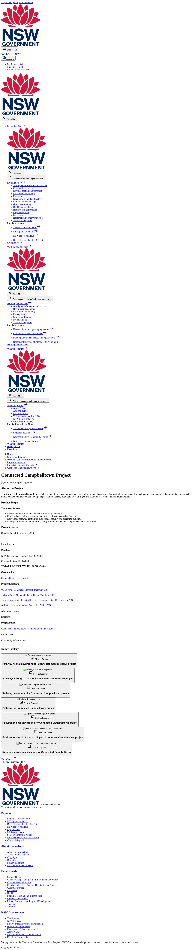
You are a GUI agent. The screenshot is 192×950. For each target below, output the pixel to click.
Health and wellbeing (23, 207)
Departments (9, 871)
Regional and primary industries (28, 218)
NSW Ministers (14, 921)
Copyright (12, 857)
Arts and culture (20, 411)
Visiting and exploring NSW (26, 416)
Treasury (11, 906)
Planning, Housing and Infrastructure (24, 896)
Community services (23, 188)
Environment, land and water (27, 199)
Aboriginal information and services (30, 185)
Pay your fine (13, 829)
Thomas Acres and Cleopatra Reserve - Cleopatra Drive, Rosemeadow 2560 (37, 600)
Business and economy (24, 309)
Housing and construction (25, 209)
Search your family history (19, 835)
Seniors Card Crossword (18, 818)
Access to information (17, 852)
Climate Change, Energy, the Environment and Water (32, 879)
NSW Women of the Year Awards (23, 837)
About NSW (19, 408)
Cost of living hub (15, 840)
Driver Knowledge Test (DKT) (22, 824)
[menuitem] (15, 64)
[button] (39, 660)
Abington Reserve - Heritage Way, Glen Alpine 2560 (26, 605)
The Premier (13, 918)
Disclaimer (12, 860)
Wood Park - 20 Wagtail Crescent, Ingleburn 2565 (25, 590)
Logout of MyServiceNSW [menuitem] (20, 69)
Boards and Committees (18, 926)
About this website (12, 846)
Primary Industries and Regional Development (29, 901)
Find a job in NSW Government (22, 929)
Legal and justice (21, 212)
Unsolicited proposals (17, 937)
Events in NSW (20, 413)
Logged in (10, 59)
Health (10, 893)
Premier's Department (17, 898)
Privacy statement (15, 862)
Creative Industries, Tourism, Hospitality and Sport (31, 885)
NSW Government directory (20, 865)
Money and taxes (21, 319)
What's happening (17, 405)
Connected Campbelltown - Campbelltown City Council (28, 628)
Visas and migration (22, 220)
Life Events (18, 215)
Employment (19, 314)
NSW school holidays (23, 421)
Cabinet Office (14, 877)
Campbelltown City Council (14, 578)
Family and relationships (24, 201)
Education (12, 890)
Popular (6, 813)
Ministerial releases (16, 832)
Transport (11, 904)
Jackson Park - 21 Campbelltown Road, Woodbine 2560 (28, 595)
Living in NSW (16, 182)
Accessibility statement (18, 854)
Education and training (24, 193)
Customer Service (15, 887)
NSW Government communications (24, 934)
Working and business (19, 303)
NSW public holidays (23, 419)
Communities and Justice (19, 882)
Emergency (18, 196)
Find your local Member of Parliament (25, 923)
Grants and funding (22, 204)
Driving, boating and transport (27, 191)
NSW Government (12, 912)
